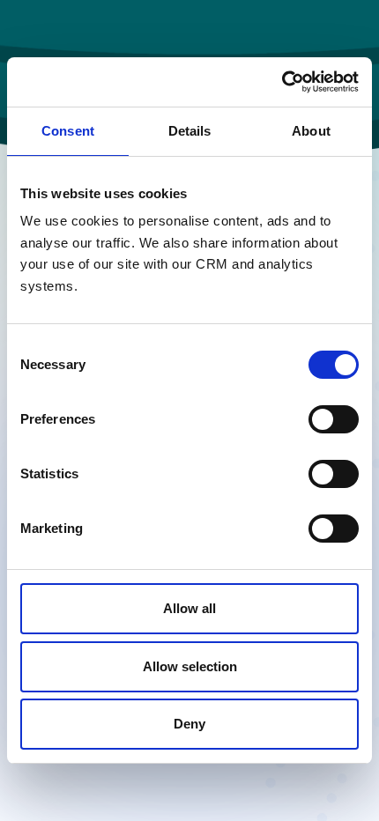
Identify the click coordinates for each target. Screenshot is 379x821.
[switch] (333, 419)
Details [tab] (190, 130)
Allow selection (190, 666)
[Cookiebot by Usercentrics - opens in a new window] (281, 81)
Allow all (189, 608)
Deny (189, 723)
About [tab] (311, 130)
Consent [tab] (67, 130)
